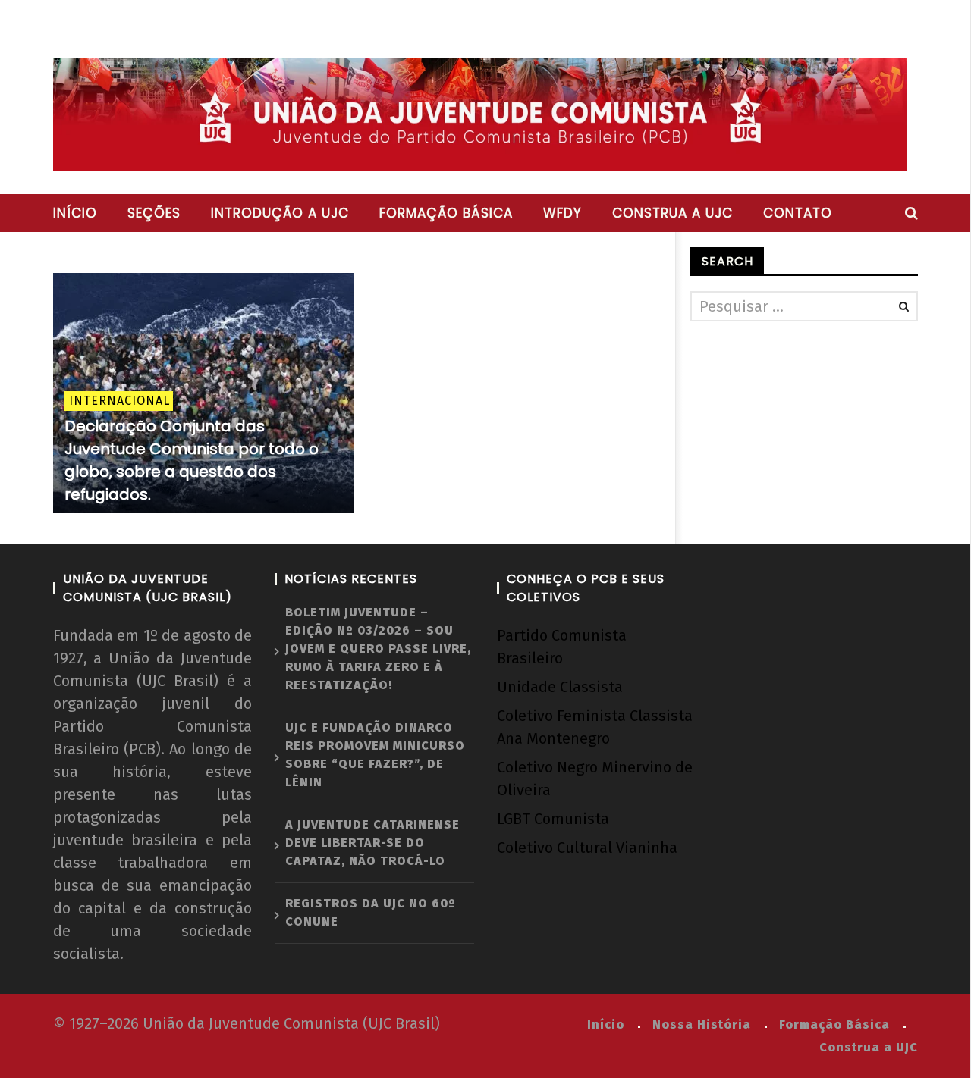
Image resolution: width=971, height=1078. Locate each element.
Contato (797, 213)
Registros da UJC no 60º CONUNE (370, 912)
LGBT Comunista (553, 819)
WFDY (562, 213)
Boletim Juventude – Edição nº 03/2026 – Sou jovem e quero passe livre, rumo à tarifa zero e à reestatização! (378, 648)
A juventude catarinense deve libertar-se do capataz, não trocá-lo (372, 842)
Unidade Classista (560, 687)
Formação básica (446, 213)
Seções (154, 213)
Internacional (119, 400)
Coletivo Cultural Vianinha (587, 847)
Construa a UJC (672, 213)
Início (75, 213)
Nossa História (701, 1024)
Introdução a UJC (280, 213)
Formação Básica (834, 1024)
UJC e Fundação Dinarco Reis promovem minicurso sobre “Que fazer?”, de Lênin (375, 754)
